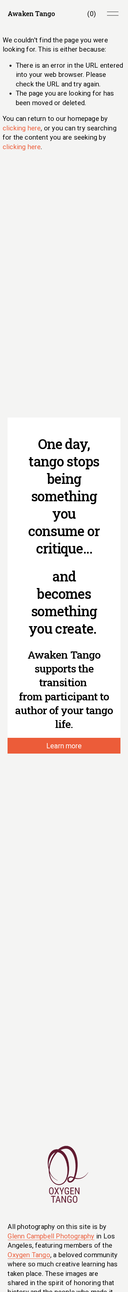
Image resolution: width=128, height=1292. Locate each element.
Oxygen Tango (29, 1255)
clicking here (22, 128)
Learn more (64, 746)
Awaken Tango (31, 13)
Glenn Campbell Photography (51, 1236)
